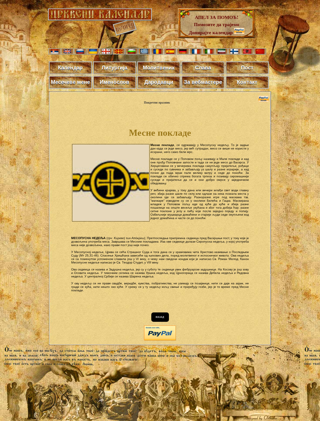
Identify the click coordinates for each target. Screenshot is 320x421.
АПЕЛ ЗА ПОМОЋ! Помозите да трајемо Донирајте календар (214, 24)
